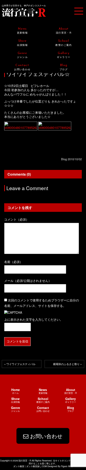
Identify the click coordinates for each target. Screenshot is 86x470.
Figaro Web (66, 466)
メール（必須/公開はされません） (27, 280)
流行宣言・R (24, 12)
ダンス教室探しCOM (36, 466)
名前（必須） (13, 261)
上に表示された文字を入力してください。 (33, 319)
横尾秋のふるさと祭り (66, 364)
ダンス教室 (18, 466)
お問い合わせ (45, 436)
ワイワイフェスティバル (21, 364)
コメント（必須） (16, 219)
